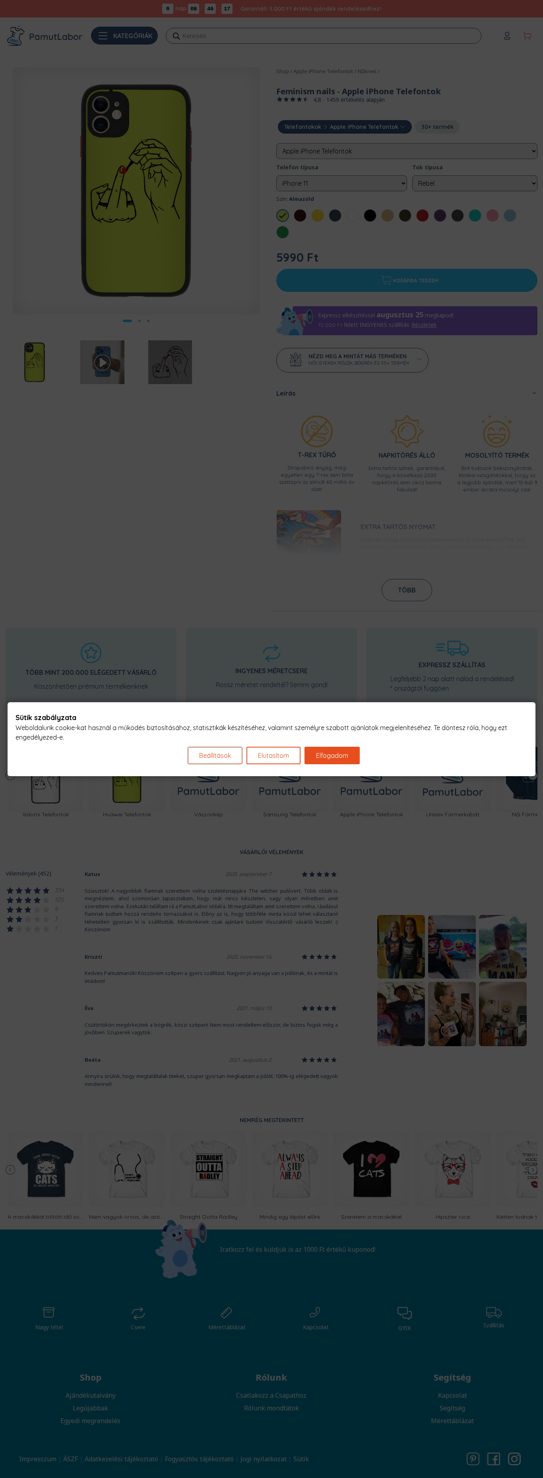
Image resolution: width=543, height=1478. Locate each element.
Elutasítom (273, 755)
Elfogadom (332, 755)
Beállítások (215, 755)
